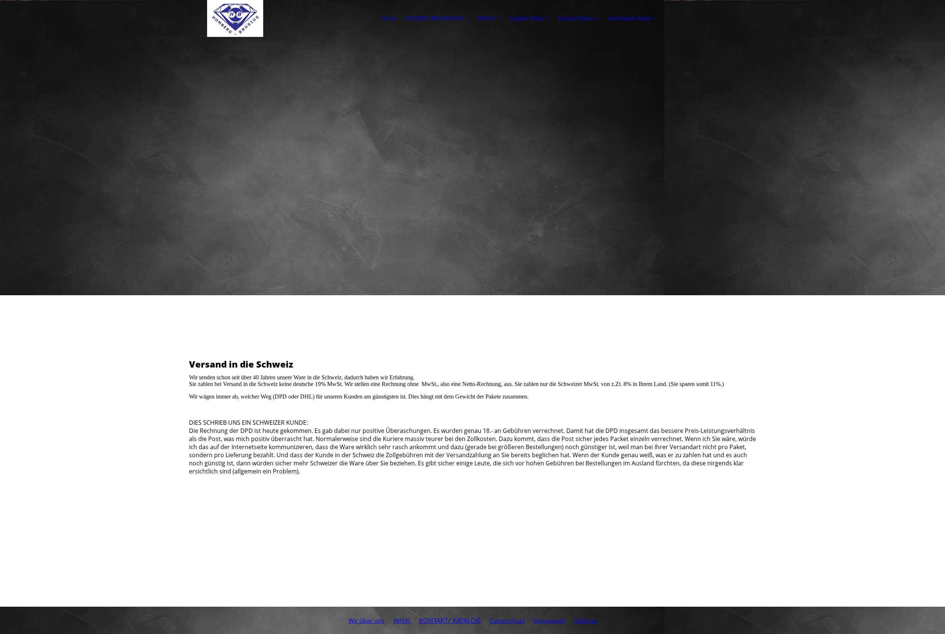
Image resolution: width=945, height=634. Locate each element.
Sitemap (585, 621)
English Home (526, 18)
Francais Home (576, 18)
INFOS (486, 18)
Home (389, 18)
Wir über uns (366, 621)
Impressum (549, 621)
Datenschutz (507, 621)
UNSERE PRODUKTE (434, 18)
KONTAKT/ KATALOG (450, 620)
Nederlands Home (629, 18)
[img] (235, 18)
